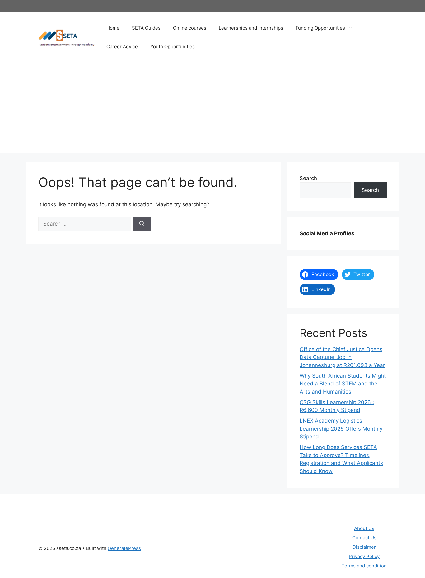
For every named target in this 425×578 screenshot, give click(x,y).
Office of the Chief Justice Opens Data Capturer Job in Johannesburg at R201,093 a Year (342, 357)
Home (112, 28)
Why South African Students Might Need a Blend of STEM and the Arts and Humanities (343, 384)
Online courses (189, 28)
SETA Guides (146, 28)
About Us (364, 528)
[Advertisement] (212, 109)
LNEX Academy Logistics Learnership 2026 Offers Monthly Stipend (341, 429)
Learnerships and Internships (251, 28)
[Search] (142, 224)
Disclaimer (364, 547)
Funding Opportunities (320, 28)
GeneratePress (124, 548)
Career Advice (122, 47)
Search (308, 178)
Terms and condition (364, 566)
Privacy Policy (364, 556)
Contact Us (364, 538)
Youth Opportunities (172, 47)
